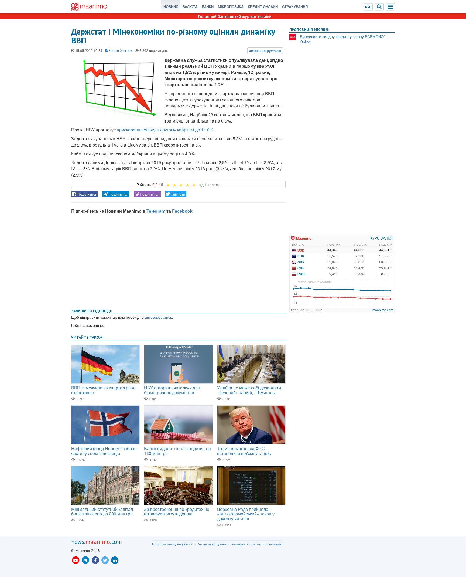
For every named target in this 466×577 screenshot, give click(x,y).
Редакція (238, 544)
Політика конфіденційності (172, 544)
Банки (208, 6)
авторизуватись (158, 317)
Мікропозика (231, 6)
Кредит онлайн (263, 6)
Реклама (275, 544)
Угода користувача (212, 544)
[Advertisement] (178, 263)
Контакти (257, 544)
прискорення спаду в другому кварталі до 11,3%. (165, 130)
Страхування (295, 6)
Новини (170, 6)
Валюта (190, 6)
